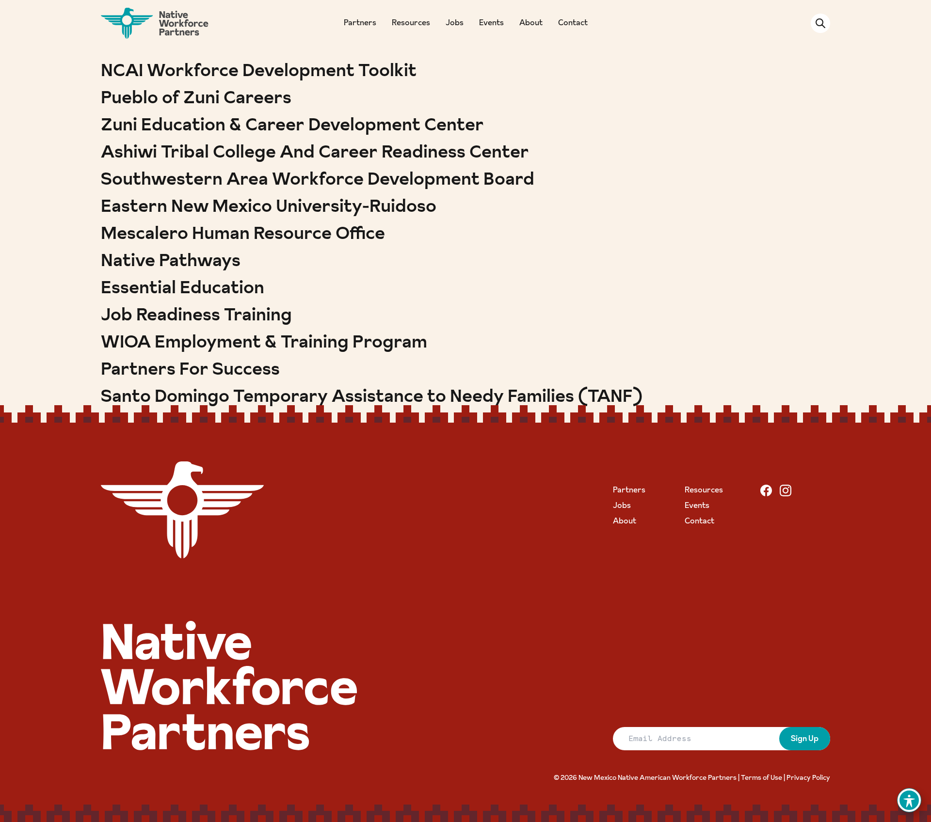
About (531, 23)
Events (491, 23)
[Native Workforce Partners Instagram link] (785, 490)
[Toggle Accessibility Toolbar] (909, 800)
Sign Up (805, 739)
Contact (573, 23)
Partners (360, 23)
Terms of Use (761, 778)
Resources (411, 23)
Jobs (455, 23)
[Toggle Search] (820, 23)
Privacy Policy (808, 778)
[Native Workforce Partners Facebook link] (766, 490)
